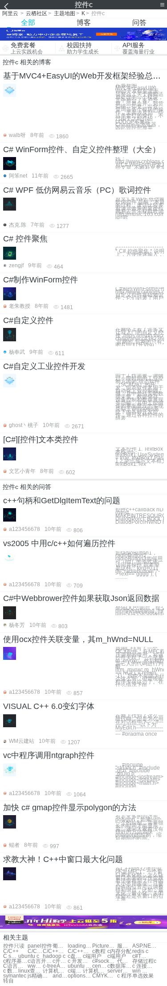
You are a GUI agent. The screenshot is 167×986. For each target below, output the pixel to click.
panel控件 (40, 946)
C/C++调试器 (80, 951)
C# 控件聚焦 (25, 238)
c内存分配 (119, 951)
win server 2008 (139, 971)
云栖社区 (36, 13)
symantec (14, 976)
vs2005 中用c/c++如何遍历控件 (59, 543)
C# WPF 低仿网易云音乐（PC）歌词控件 (77, 190)
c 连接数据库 (144, 966)
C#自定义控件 (28, 320)
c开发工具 (60, 961)
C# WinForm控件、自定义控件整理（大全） (81, 149)
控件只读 (13, 946)
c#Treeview (139, 956)
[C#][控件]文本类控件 (40, 439)
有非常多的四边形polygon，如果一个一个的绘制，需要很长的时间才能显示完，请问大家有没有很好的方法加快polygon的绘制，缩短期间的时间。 (139, 827)
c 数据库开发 (10, 971)
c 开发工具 (80, 961)
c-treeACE (55, 966)
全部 (28, 22)
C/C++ (11, 951)
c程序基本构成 (15, 961)
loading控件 (80, 946)
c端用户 (92, 956)
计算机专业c (55, 971)
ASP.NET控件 (144, 946)
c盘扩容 (75, 956)
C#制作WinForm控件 (40, 279)
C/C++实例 (35, 951)
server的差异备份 (119, 971)
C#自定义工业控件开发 (44, 366)
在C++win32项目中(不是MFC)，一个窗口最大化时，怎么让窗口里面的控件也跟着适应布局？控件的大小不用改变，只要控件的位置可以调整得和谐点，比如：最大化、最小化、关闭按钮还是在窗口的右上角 (139, 884)
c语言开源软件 (40, 961)
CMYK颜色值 (104, 976)
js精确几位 (40, 976)
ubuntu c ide (80, 966)
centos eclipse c (99, 966)
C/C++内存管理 (55, 951)
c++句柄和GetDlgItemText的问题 (61, 500)
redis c (140, 951)
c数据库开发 (119, 966)
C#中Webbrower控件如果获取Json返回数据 (81, 598)
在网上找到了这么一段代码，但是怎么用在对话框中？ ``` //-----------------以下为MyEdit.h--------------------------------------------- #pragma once (139, 725)
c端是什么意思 (75, 971)
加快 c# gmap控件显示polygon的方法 (69, 807)
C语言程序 (15, 966)
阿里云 (10, 13)
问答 (139, 22)
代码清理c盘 (124, 961)
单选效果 (143, 976)
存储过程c (144, 961)
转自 (8, 980)
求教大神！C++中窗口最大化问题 (63, 859)
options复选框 (80, 976)
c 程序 (124, 976)
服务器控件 (124, 946)
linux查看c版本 (30, 971)
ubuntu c (28, 956)
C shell (10, 956)
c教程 (99, 951)
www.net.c (35, 966)
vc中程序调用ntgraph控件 (48, 755)
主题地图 (64, 13)
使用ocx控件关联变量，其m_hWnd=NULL (78, 639)
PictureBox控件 (104, 946)
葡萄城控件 (60, 946)
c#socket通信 (104, 961)
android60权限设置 (60, 976)
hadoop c (54, 956)
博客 (84, 22)
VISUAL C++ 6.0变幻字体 (48, 706)
